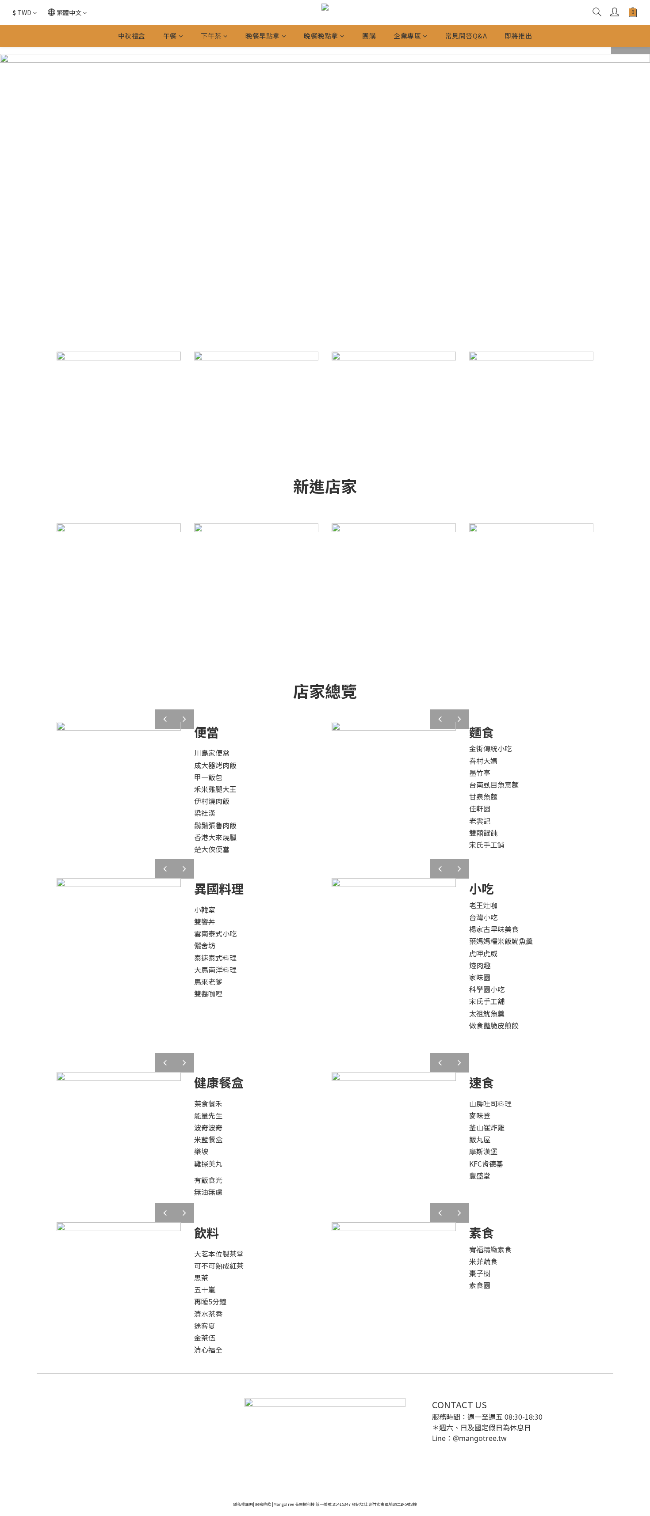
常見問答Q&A (466, 35)
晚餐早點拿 (262, 35)
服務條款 (263, 1504)
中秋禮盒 (131, 35)
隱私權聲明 (243, 1504)
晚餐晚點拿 (321, 35)
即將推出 (518, 35)
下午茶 (211, 35)
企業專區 (407, 35)
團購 (369, 35)
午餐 (170, 35)
